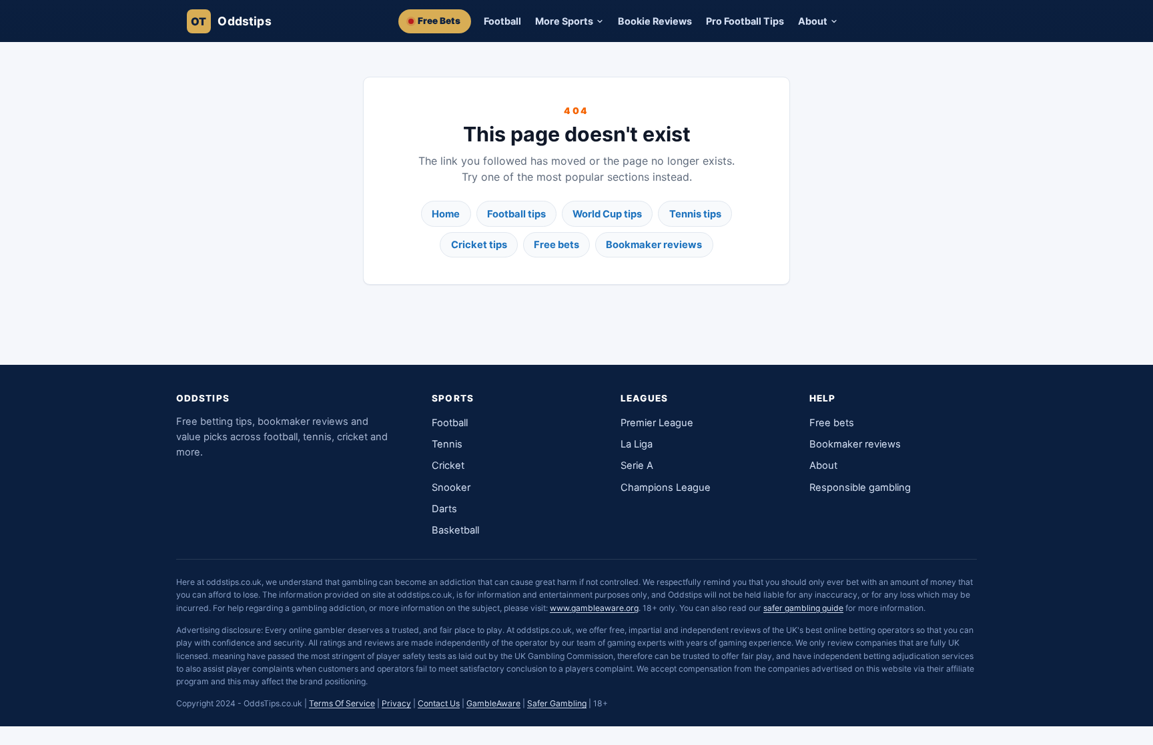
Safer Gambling (557, 703)
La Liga (637, 444)
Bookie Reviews (655, 21)
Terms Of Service (342, 703)
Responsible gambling (860, 488)
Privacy (396, 703)
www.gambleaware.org (594, 608)
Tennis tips (695, 214)
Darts (444, 509)
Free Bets (439, 20)
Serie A (637, 466)
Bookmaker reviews (654, 245)
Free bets (556, 245)
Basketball (455, 530)
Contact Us (439, 703)
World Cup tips (607, 214)
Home (446, 214)
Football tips (516, 214)
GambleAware (493, 703)
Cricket (448, 466)
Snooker (451, 488)
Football (502, 21)
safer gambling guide (803, 608)
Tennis (447, 444)
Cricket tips (479, 245)
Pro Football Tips (745, 21)
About (823, 466)
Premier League (657, 423)
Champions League (666, 488)
